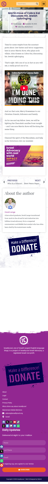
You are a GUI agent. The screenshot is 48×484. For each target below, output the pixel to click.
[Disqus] (24, 300)
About (4, 392)
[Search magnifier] (37, 3)
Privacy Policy (7, 403)
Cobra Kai (21, 27)
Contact (5, 399)
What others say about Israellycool (14, 406)
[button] (44, 4)
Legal (4, 395)
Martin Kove (29, 27)
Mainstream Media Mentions (12, 410)
